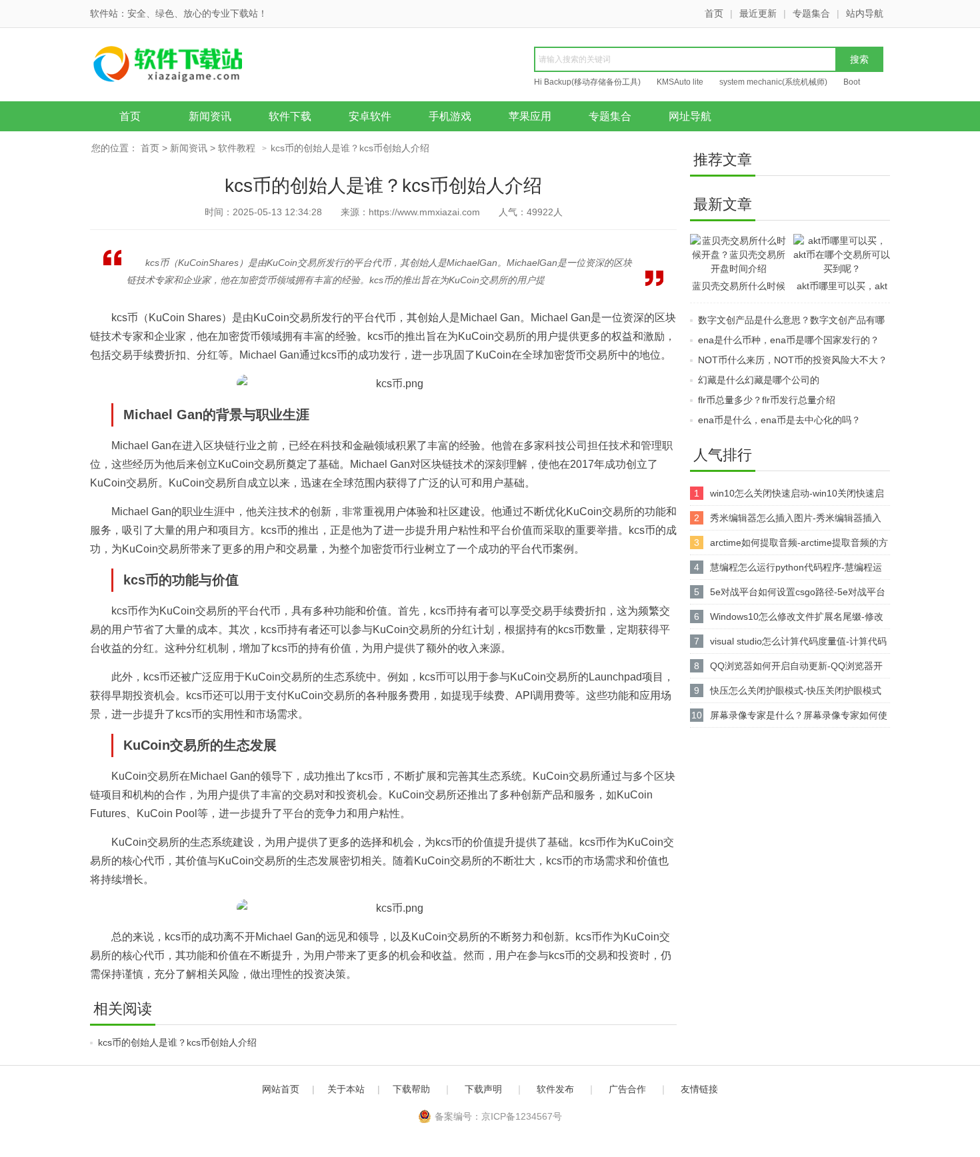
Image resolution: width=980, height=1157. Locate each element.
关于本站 (346, 1089)
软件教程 (236, 148)
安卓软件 (370, 116)
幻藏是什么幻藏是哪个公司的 (758, 380)
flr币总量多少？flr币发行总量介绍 (766, 400)
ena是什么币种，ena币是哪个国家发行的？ (788, 340)
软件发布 (555, 1089)
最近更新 (758, 13)
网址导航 (690, 116)
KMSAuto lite (680, 82)
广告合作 (627, 1089)
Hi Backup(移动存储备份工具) (587, 82)
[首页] (193, 66)
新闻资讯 (210, 116)
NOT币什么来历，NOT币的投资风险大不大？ (792, 360)
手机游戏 (450, 116)
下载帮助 (411, 1089)
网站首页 (280, 1089)
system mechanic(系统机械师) (773, 82)
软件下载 (290, 116)
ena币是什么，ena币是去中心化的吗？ (779, 420)
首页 (714, 13)
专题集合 (811, 13)
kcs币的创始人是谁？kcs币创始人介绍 (177, 1042)
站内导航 (864, 13)
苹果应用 (530, 116)
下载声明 (483, 1089)
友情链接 (699, 1089)
